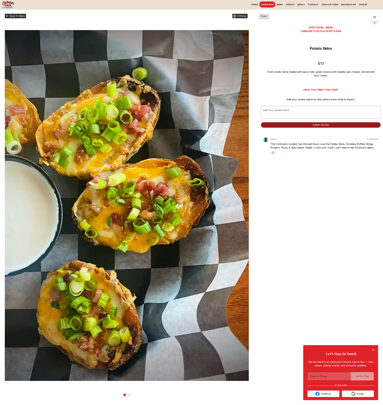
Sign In (363, 4)
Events (290, 4)
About (301, 4)
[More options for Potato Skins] (374, 17)
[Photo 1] (124, 395)
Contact (313, 4)
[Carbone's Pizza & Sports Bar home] (15, 4)
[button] (15, 16)
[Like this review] (273, 152)
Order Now (267, 4)
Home (254, 4)
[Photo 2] (129, 395)
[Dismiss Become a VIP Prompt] (373, 350)
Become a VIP (348, 4)
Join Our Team (329, 4)
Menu (280, 4)
